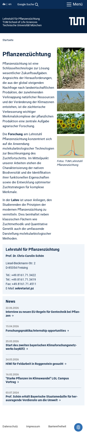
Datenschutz (10, 426)
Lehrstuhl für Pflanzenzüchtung (21, 18)
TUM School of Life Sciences (20, 22)
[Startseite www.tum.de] (76, 21)
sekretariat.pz (24, 288)
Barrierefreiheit (57, 426)
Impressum (33, 426)
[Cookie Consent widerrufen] (78, 427)
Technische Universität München (22, 25)
